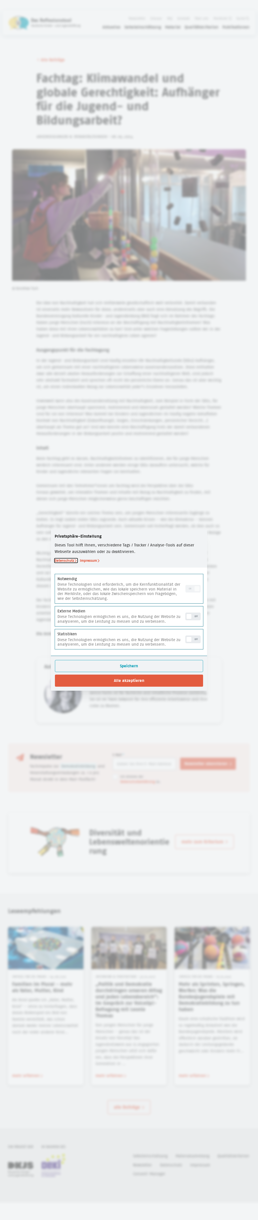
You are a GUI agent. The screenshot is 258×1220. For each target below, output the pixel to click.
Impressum (88, 561)
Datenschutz (64, 561)
